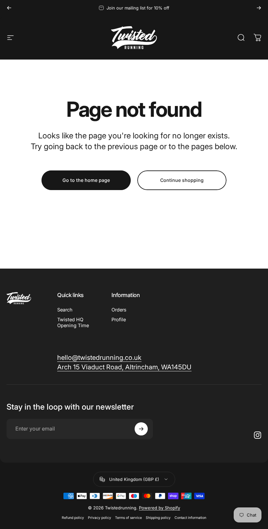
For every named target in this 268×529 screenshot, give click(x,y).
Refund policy (73, 518)
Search (65, 310)
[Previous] (9, 8)
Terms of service (128, 518)
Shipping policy (158, 518)
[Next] (259, 8)
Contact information (190, 518)
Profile (118, 320)
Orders (118, 310)
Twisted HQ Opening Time (73, 322)
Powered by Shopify (159, 507)
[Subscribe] (141, 428)
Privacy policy (99, 518)
